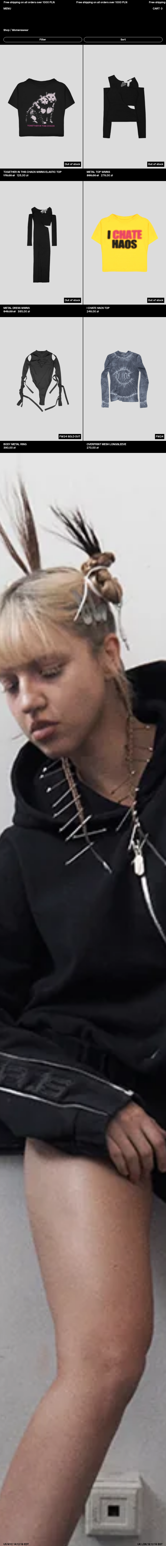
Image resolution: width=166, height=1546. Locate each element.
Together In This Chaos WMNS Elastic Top (32, 172)
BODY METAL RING (15, 444)
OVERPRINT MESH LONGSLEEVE (106, 444)
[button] (162, 8)
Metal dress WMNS (16, 308)
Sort (123, 39)
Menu (7, 8)
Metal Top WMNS (98, 172)
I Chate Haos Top (98, 308)
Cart (158, 8)
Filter (43, 39)
